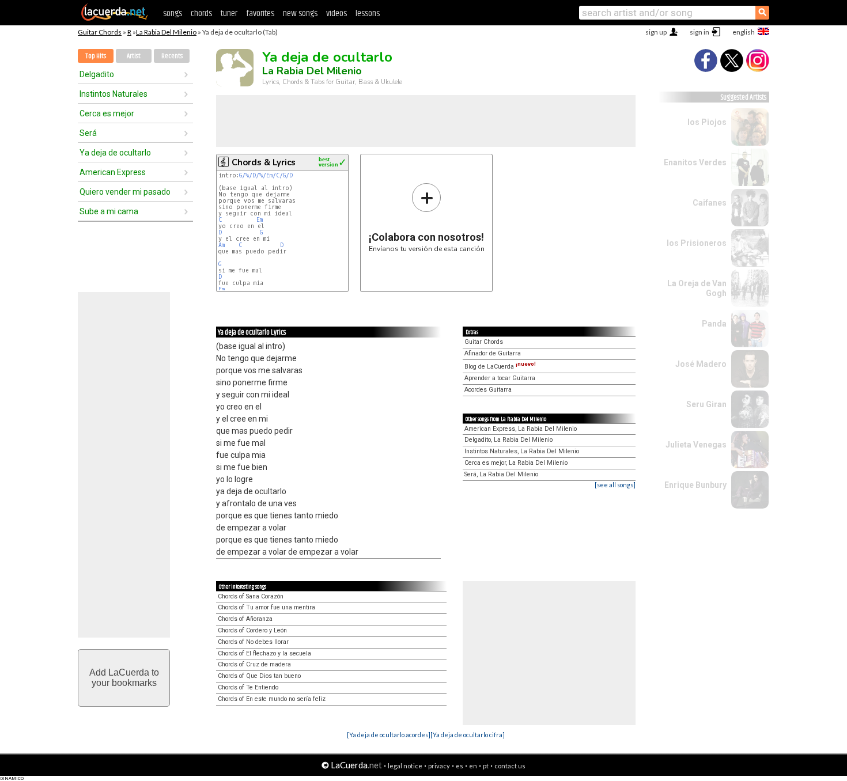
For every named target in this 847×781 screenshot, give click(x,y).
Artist (134, 56)
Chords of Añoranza (245, 619)
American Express (113, 172)
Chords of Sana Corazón (250, 596)
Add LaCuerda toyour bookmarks (124, 678)
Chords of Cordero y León (252, 630)
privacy (439, 765)
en (473, 765)
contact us (509, 765)
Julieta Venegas (696, 444)
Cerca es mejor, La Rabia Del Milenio (516, 463)
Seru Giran (706, 404)
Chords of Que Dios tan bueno (259, 676)
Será (88, 133)
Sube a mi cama (109, 211)
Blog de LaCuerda (500, 366)
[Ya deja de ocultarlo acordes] (388, 734)
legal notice (405, 765)
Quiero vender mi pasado (125, 191)
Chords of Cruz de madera (254, 664)
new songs (300, 13)
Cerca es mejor (107, 113)
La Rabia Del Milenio (166, 32)
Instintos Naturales (114, 93)
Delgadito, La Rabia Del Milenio (508, 439)
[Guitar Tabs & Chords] (115, 18)
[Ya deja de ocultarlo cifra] (467, 734)
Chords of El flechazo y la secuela (264, 653)
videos (336, 13)
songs (172, 13)
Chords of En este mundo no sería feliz (272, 699)
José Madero (701, 364)
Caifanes (710, 202)
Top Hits (95, 56)
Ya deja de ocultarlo (115, 152)
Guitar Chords (100, 32)
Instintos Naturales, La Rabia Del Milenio (521, 451)
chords (201, 13)
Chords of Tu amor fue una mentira (266, 607)
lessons (368, 13)
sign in (699, 32)
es (459, 765)
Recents (172, 56)
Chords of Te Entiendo (248, 687)
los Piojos (707, 122)
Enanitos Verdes (695, 162)
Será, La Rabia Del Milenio (501, 474)
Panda (714, 323)
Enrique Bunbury (695, 485)
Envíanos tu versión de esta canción (427, 217)
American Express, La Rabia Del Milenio (520, 429)
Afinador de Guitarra (492, 353)
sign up (656, 32)
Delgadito (97, 74)
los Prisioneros (697, 243)
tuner (229, 13)
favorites (260, 13)
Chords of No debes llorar (253, 642)
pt (486, 765)
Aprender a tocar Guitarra (499, 378)
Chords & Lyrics (264, 162)
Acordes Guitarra (488, 389)
